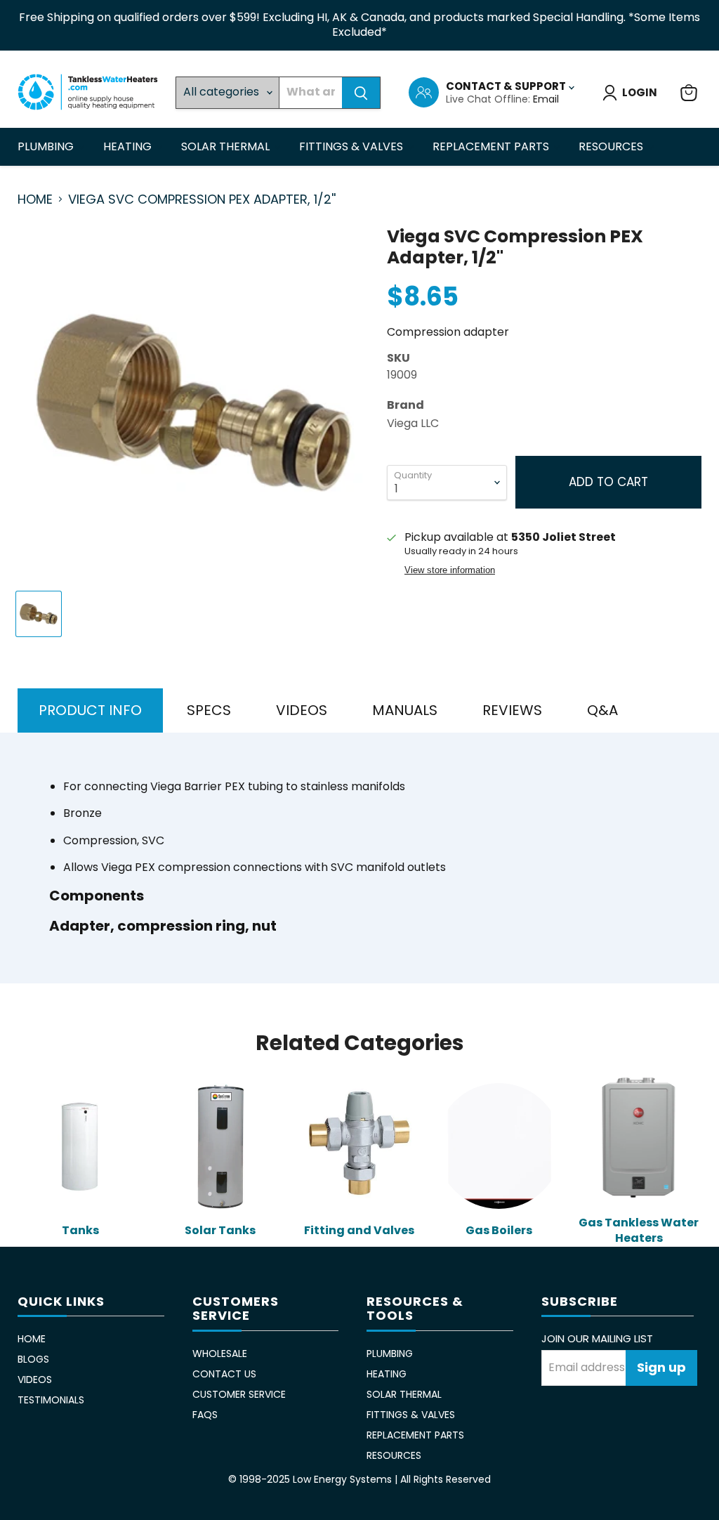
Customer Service (239, 1394)
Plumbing (47, 146)
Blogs (33, 1359)
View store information (449, 570)
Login (639, 92)
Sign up (661, 1367)
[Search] (361, 92)
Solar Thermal (226, 146)
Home (35, 199)
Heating (128, 146)
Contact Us (224, 1374)
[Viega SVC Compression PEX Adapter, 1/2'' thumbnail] (38, 613)
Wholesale (219, 1354)
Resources (612, 146)
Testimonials (51, 1400)
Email (546, 99)
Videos (35, 1379)
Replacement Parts (492, 146)
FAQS (205, 1415)
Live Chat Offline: (489, 99)
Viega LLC (413, 423)
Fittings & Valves (352, 146)
